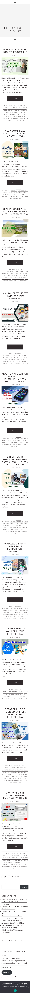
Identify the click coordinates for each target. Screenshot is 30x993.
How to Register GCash (15, 696)
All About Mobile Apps (16, 438)
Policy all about (7, 363)
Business (18, 189)
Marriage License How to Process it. (15, 50)
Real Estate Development (19, 194)
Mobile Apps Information (15, 444)
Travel (23, 765)
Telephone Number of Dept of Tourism (14, 778)
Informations (24, 105)
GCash (12, 691)
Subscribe (6, 972)
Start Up (18, 354)
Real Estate (20, 192)
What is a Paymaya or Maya (19, 618)
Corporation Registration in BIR (12, 864)
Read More (15, 98)
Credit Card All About (13, 523)
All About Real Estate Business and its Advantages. (15, 133)
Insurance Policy (8, 361)
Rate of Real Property (9, 273)
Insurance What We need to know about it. (15, 296)
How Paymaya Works (16, 608)
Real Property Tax (21, 275)
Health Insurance (15, 357)
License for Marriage (9, 111)
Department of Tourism (10, 772)
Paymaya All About (12, 614)
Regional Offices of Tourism (18, 776)
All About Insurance (18, 355)
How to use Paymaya (14, 612)
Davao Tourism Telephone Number (17, 771)
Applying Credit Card (16, 522)
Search (4, 884)
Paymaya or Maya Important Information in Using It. (15, 547)
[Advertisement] (15, 15)
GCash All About (19, 691)
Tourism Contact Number (10, 780)
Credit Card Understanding (11, 527)
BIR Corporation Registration (19, 855)
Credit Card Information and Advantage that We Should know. (15, 461)
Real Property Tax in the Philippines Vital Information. (15, 211)
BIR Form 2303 (22, 857)
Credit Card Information (18, 525)
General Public (14, 105)
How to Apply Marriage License (17, 109)
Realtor (25, 196)
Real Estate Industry (8, 196)
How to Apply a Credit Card (19, 529)
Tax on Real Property (18, 279)
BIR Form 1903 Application (9, 857)
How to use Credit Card (10, 531)
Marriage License (21, 111)
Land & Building (12, 192)
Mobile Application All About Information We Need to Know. (15, 377)
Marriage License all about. (12, 112)
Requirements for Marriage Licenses (13, 118)
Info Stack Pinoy (15, 29)
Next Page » (17, 877)
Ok (15, 990)
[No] (28, 987)
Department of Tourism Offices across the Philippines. (15, 713)
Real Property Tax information (13, 277)
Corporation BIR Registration (17, 862)
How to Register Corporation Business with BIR (15, 795)
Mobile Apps (17, 442)
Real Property (18, 196)
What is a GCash (23, 698)
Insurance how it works (17, 359)
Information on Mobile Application (17, 440)
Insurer (15, 361)
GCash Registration (17, 693)
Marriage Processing (18, 116)
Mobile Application (7, 442)
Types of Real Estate (15, 198)
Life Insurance (23, 361)
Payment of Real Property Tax (19, 271)
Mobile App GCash (13, 698)
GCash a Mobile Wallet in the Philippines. (15, 631)
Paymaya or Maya (14, 616)
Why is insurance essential (20, 363)
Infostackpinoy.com (13, 940)
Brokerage (14, 191)
